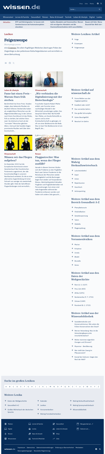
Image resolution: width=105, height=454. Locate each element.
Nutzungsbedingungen (25, 451)
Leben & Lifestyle (80, 17)
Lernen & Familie (22, 17)
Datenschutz (31, 447)
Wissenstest (8, 17)
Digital (92, 17)
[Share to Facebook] (10, 63)
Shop (81, 4)
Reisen (45, 17)
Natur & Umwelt (56, 17)
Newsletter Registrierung (42, 451)
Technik (68, 17)
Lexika (99, 17)
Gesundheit (36, 17)
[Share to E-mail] (6, 63)
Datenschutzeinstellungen (45, 447)
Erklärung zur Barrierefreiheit (64, 447)
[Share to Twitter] (14, 63)
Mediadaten (79, 447)
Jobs (86, 4)
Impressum (21, 447)
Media (92, 4)
